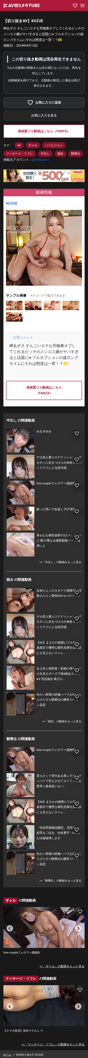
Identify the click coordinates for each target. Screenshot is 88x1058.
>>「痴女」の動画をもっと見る (61, 721)
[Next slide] (78, 928)
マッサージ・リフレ (19, 153)
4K (19, 145)
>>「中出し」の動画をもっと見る (60, 562)
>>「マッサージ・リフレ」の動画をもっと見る (53, 1044)
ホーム (7, 1054)
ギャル (32, 145)
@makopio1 (40, 160)
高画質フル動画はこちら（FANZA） (44, 131)
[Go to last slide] (10, 928)
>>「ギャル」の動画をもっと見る (62, 966)
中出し (45, 153)
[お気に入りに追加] (76, 433)
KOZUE (11, 203)
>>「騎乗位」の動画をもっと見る (60, 880)
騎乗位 (75, 153)
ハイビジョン (54, 145)
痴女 (60, 153)
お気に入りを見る (44, 115)
